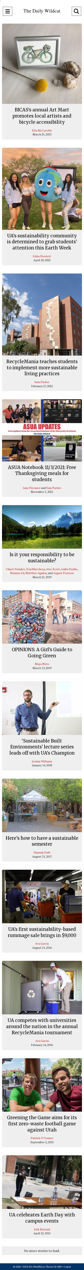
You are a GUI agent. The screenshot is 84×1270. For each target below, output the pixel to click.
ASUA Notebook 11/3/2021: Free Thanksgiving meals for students (42, 473)
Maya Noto (42, 664)
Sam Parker (41, 382)
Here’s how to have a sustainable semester (42, 841)
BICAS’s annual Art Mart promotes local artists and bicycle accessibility (41, 116)
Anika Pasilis (69, 569)
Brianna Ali (17, 573)
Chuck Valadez (15, 569)
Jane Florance (31, 488)
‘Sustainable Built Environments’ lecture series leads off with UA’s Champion (42, 747)
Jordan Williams (42, 761)
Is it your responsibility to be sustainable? (42, 558)
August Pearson (63, 573)
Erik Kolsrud (42, 1229)
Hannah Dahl (42, 852)
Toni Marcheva (35, 569)
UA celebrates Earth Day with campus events (42, 1218)
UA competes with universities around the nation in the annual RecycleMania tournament (42, 1026)
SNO (59, 1266)
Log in (67, 1266)
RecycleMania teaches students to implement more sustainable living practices (42, 367)
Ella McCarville (42, 130)
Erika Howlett (42, 256)
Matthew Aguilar (36, 573)
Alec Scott (53, 569)
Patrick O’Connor (42, 1138)
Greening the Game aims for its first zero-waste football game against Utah (42, 1124)
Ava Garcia (42, 943)
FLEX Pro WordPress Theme (38, 1266)
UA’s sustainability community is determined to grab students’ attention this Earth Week (42, 242)
